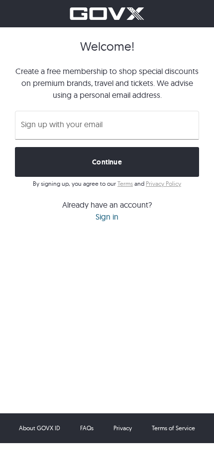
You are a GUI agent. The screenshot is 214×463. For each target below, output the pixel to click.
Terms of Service (173, 428)
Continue (107, 161)
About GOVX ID (39, 428)
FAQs (87, 428)
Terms (125, 183)
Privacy (122, 428)
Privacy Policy (163, 183)
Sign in (107, 217)
